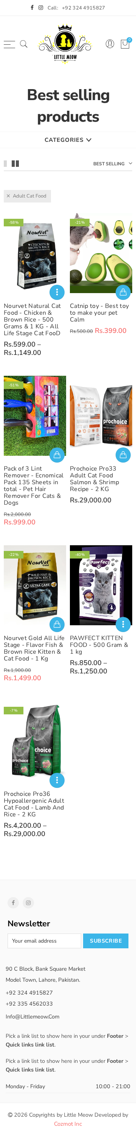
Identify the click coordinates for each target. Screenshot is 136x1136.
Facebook (13, 902)
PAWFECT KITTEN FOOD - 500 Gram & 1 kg (99, 645)
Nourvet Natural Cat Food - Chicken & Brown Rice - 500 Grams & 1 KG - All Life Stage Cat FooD (32, 320)
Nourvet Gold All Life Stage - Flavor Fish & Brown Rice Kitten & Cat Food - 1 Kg (34, 648)
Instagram (28, 902)
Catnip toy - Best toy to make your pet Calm (99, 313)
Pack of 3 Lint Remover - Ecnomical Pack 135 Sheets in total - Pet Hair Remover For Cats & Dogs (34, 485)
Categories (64, 140)
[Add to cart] (123, 292)
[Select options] (57, 292)
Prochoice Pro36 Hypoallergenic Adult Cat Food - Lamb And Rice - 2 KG (34, 804)
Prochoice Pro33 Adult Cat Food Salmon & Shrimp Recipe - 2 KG (94, 479)
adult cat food (29, 196)
